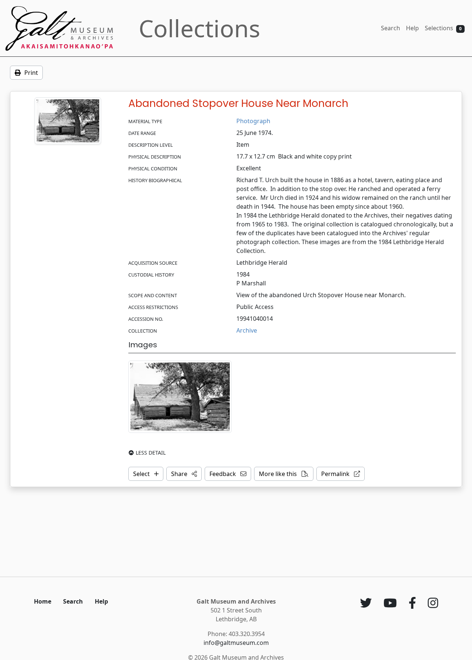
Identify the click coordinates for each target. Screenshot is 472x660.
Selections (443, 28)
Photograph (253, 121)
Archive (246, 330)
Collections (199, 28)
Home (42, 601)
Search (390, 28)
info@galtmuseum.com (236, 643)
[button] (184, 474)
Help (412, 28)
